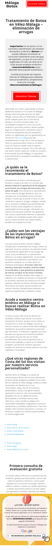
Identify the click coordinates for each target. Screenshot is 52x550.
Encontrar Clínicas (37, 3)
